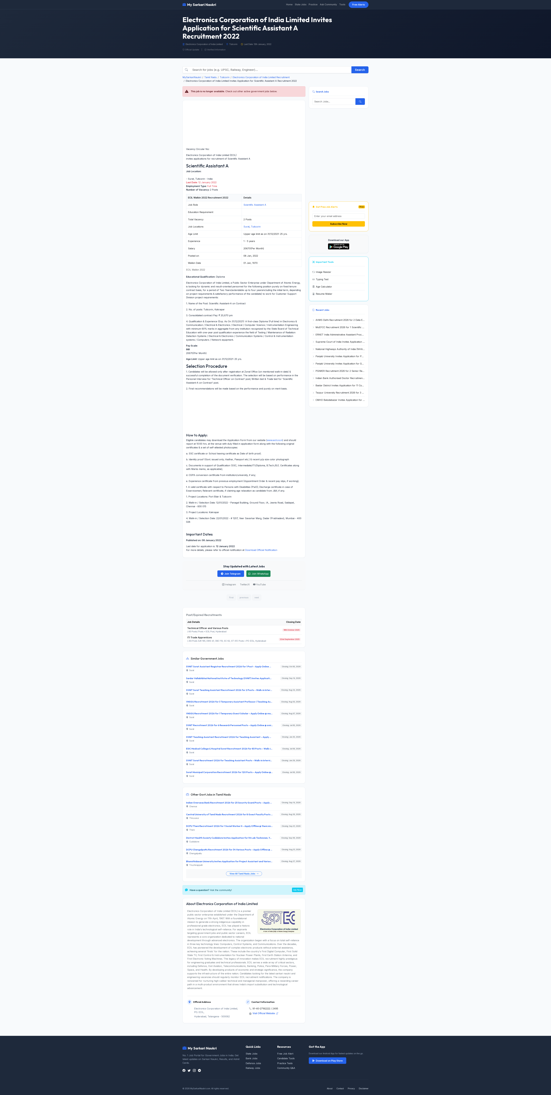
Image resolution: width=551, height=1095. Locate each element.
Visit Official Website (264, 1013)
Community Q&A (286, 1068)
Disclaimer (363, 1088)
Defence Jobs (253, 1063)
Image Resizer (323, 272)
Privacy (351, 1088)
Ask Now (297, 890)
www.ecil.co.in (274, 440)
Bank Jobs (251, 1058)
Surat (247, 226)
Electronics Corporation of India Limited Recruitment (261, 77)
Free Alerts (358, 4)
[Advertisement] (244, 124)
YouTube (261, 584)
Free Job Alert (285, 1053)
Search (360, 70)
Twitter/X (245, 584)
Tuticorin (224, 77)
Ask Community (328, 4)
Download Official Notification (261, 550)
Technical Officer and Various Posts (207, 628)
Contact (340, 1088)
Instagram (230, 584)
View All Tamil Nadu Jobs (243, 873)
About (329, 1088)
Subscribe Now (338, 223)
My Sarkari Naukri (201, 4)
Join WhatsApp (260, 573)
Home (289, 4)
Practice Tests (285, 1063)
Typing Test (322, 279)
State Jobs (300, 4)
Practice (313, 4)
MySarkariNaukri (192, 77)
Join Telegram (232, 573)
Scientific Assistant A (255, 204)
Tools (342, 4)
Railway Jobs (253, 1068)
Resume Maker (324, 293)
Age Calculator (324, 286)
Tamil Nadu (210, 77)
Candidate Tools (286, 1058)
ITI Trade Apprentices (199, 637)
